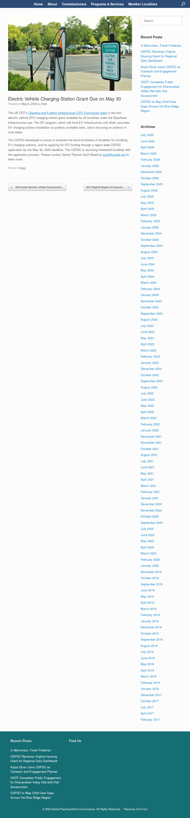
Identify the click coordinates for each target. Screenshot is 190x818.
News (22, 167)
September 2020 (152, 522)
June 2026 (148, 141)
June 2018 (148, 658)
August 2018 (149, 645)
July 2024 (147, 258)
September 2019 (152, 584)
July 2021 (147, 461)
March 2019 (148, 608)
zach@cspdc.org (114, 154)
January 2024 (150, 295)
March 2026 (148, 153)
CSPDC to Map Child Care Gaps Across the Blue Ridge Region (160, 106)
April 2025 (147, 208)
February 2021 (150, 491)
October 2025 (150, 178)
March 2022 (148, 418)
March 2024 (148, 282)
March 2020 (148, 553)
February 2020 (150, 559)
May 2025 (147, 202)
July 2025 (147, 196)
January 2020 (150, 565)
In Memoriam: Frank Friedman (161, 45)
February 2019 (150, 615)
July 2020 (147, 528)
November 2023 (151, 301)
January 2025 (150, 227)
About (52, 4)
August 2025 (149, 190)
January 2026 (150, 165)
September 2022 (152, 381)
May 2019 (147, 596)
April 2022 (147, 412)
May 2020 (147, 541)
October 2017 (150, 701)
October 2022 (150, 375)
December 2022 (151, 368)
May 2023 (147, 338)
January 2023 (150, 362)
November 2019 (151, 572)
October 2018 (150, 633)
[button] (183, 4)
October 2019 (150, 578)
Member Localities (142, 4)
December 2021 (151, 436)
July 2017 (147, 707)
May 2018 (147, 664)
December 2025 (151, 171)
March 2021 (148, 485)
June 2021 (148, 467)
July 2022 (147, 393)
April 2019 (147, 602)
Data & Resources (48, 12)
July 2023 (147, 325)
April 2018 (147, 670)
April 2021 (147, 479)
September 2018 (152, 639)
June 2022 (148, 399)
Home (38, 4)
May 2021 (147, 473)
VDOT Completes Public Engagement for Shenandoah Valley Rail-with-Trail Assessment (160, 89)
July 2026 (147, 135)
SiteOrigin (142, 809)
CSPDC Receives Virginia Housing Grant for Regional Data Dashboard (159, 56)
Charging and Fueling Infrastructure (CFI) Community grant (67, 113)
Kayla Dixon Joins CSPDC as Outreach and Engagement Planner (160, 71)
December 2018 (151, 627)
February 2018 (150, 682)
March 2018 (148, 676)
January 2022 (150, 430)
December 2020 (151, 504)
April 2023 (147, 344)
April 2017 (147, 713)
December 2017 (151, 695)
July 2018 (147, 651)
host (44, 104)
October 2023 (150, 307)
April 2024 (147, 276)
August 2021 (149, 455)
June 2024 (148, 264)
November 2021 (151, 442)
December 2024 (151, 233)
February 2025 (150, 221)
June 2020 (148, 535)
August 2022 (149, 387)
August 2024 (149, 252)
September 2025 (152, 184)
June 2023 (148, 331)
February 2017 (150, 719)
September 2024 (152, 245)
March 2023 (148, 350)
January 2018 (150, 688)
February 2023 (150, 356)
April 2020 (147, 547)
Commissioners (74, 4)
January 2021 (150, 498)
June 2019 (148, 590)
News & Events (78, 12)
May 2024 (147, 270)
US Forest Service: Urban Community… (37, 187)
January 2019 (150, 621)
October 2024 (150, 239)
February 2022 (150, 424)
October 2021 (150, 448)
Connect (101, 12)
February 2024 (150, 289)
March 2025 (148, 215)
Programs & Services (107, 4)
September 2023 (152, 313)
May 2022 (147, 405)
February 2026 (150, 159)
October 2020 (150, 516)
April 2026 (147, 147)
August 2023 (149, 319)
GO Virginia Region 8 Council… (108, 187)
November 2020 (151, 510)
